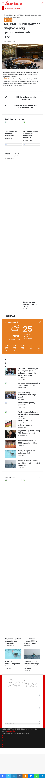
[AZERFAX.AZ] (13, 3)
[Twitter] (2, 738)
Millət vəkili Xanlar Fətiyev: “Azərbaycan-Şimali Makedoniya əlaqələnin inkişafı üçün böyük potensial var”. (28, 373)
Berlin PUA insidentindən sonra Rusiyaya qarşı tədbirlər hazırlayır (27, 423)
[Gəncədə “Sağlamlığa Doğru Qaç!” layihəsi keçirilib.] (10, 384)
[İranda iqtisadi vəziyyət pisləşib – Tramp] (31, 145)
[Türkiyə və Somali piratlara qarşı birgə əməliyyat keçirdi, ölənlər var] (10, 467)
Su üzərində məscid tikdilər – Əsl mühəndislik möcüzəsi (30, 135)
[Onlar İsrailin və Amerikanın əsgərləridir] (13, 123)
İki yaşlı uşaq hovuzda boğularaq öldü (26, 452)
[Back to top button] (0, 753)
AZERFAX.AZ (7, 79)
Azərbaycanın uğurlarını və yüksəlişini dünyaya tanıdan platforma (28, 414)
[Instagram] (2, 742)
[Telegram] (2, 744)
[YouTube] (2, 740)
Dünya (11, 15)
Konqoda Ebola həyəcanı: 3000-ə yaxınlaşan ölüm (21, 8)
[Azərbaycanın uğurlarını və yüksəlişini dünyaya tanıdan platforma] (10, 412)
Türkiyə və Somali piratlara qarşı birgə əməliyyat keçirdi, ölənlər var (29, 463)
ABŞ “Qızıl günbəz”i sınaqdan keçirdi (12, 155)
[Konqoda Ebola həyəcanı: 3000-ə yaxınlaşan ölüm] (10, 447)
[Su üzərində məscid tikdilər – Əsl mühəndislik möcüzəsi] (31, 123)
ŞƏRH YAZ (10, 316)
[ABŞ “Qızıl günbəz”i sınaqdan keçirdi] (13, 145)
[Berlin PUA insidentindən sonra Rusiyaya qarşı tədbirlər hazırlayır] (10, 427)
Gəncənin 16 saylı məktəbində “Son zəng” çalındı (27, 394)
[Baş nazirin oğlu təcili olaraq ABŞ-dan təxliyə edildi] (10, 437)
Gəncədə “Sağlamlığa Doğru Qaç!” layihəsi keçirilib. (29, 384)
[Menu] (3, 4)
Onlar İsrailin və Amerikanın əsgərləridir (11, 134)
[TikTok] (2, 747)
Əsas (7, 15)
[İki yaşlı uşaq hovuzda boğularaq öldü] (10, 457)
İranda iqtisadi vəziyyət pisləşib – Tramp (30, 304)
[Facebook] (2, 735)
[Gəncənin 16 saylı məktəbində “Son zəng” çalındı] (10, 399)
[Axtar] (42, 4)
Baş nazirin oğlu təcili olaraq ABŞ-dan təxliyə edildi (29, 432)
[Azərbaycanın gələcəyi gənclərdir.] (10, 403)
